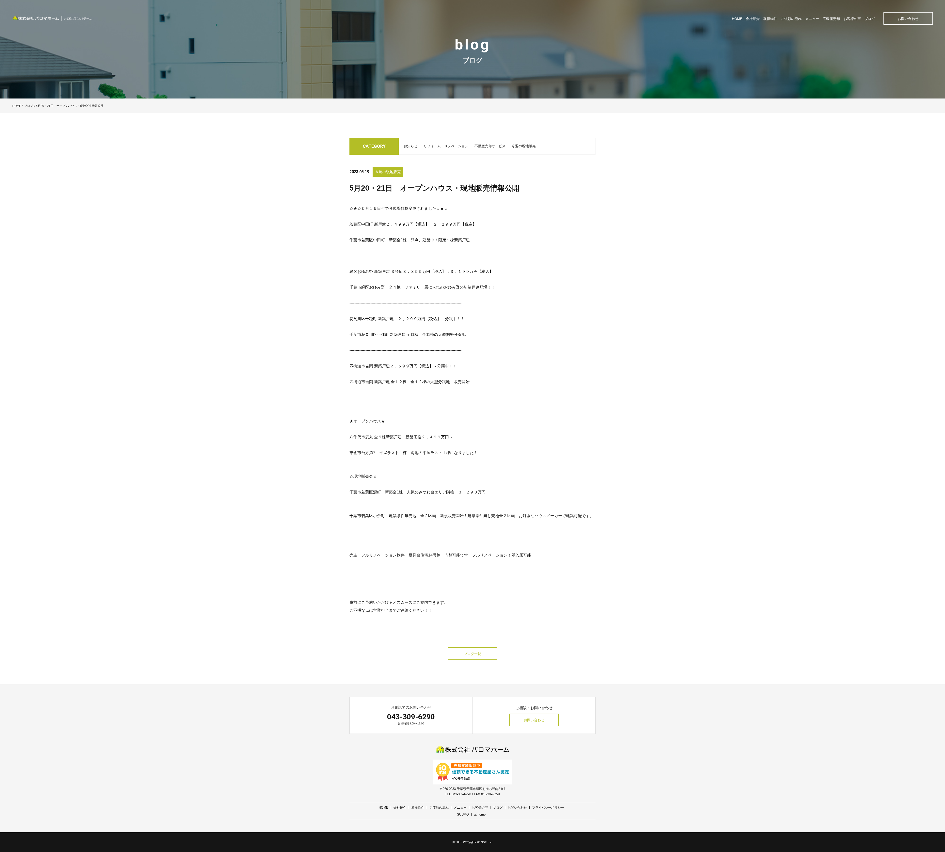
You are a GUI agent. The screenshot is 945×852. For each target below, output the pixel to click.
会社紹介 (753, 19)
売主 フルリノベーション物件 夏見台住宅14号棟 (395, 555)
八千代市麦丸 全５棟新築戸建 (375, 437)
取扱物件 (770, 19)
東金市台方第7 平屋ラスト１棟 (378, 453)
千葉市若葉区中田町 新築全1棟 (378, 240)
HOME (737, 19)
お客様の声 (852, 19)
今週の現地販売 (524, 146)
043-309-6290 (411, 716)
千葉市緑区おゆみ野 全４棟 (375, 287)
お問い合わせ (908, 19)
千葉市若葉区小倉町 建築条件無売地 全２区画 (392, 516)
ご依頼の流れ (791, 19)
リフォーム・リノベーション (446, 146)
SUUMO (463, 814)
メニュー (812, 19)
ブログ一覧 (472, 654)
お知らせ (410, 146)
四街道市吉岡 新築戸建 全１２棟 (378, 382)
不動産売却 (831, 19)
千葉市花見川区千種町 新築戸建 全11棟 (383, 334)
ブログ (870, 19)
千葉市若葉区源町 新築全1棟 (376, 492)
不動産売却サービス (489, 146)
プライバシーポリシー (548, 807)
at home (480, 814)
